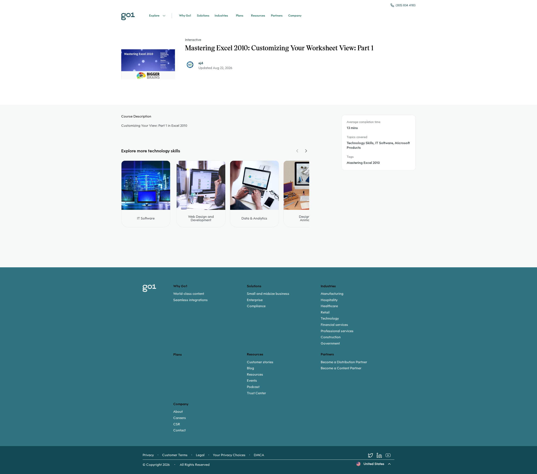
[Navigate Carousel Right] (306, 151)
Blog (250, 368)
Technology (330, 318)
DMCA (259, 455)
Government (330, 343)
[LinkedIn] (381, 455)
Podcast (253, 387)
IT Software (146, 218)
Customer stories (260, 362)
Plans (177, 354)
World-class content (188, 293)
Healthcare (329, 306)
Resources (255, 374)
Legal (200, 455)
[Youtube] (390, 455)
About (178, 411)
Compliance (256, 306)
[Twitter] (372, 455)
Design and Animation (308, 218)
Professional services (337, 331)
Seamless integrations (190, 300)
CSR (176, 424)
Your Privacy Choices (229, 455)
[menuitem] (210, 296)
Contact (179, 430)
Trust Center (256, 393)
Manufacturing (332, 293)
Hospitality (329, 300)
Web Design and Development (201, 218)
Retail (325, 312)
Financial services (334, 325)
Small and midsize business (268, 293)
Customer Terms (175, 455)
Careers (179, 418)
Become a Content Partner (341, 368)
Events (252, 380)
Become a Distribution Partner (344, 362)
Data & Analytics (254, 218)
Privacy (148, 455)
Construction (331, 337)
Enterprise (255, 300)
